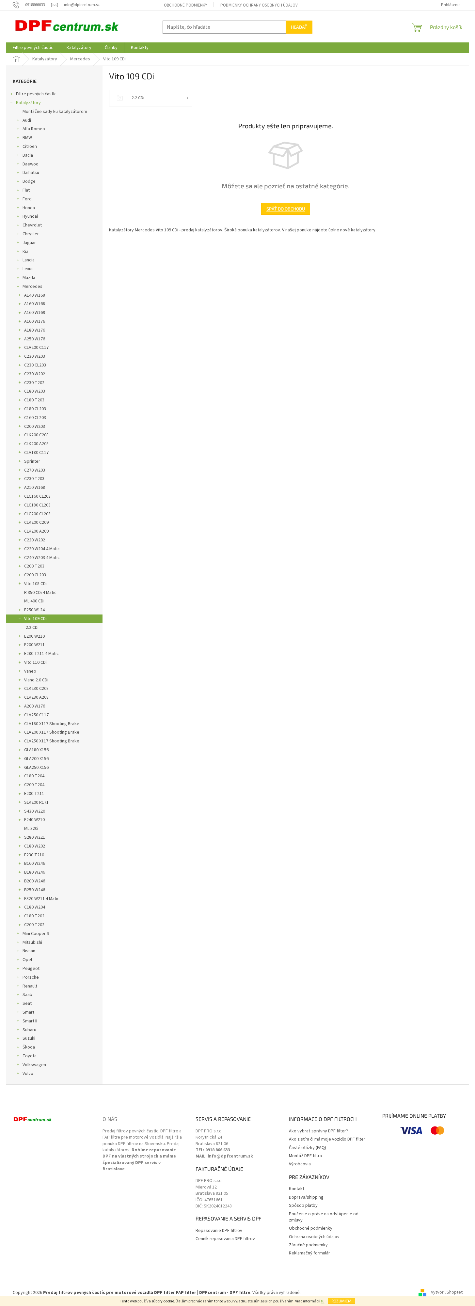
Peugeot (31, 968)
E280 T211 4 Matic (41, 653)
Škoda (29, 1047)
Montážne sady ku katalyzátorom (55, 111)
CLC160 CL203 (37, 496)
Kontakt (296, 1189)
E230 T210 (34, 855)
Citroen (30, 146)
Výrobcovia (300, 1164)
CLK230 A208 (36, 697)
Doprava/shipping (306, 1197)
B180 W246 (34, 872)
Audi (27, 120)
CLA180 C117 (36, 452)
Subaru (29, 1030)
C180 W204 (34, 907)
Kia (25, 251)
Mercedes (32, 286)
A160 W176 (34, 321)
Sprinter (32, 461)
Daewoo (31, 164)
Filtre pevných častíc (36, 94)
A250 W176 (34, 339)
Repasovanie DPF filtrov (219, 1231)
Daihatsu (31, 172)
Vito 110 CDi (35, 662)
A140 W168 (34, 295)
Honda (29, 208)
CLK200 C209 (36, 522)
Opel (27, 959)
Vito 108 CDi (35, 584)
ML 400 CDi (34, 601)
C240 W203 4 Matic (42, 557)
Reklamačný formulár (309, 1253)
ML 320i (31, 828)
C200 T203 (34, 566)
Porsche (31, 977)
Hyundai (30, 216)
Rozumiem (341, 1300)
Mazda (29, 277)
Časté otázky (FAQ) (307, 1148)
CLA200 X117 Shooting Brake (51, 732)
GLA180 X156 (36, 750)
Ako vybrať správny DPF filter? (318, 1131)
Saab (27, 994)
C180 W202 (34, 846)
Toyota (30, 1056)
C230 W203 (34, 356)
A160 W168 (34, 304)
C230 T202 (34, 383)
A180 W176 (34, 330)
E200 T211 (34, 793)
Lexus (28, 269)
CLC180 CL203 (37, 505)
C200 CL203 (35, 575)
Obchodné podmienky (185, 5)
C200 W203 (34, 426)
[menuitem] (33, 47)
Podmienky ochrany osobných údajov (259, 5)
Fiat (26, 190)
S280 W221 (34, 837)
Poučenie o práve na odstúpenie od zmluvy (323, 1217)
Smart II (30, 1021)
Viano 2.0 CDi (36, 680)
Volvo (28, 1073)
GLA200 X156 (36, 758)
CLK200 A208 (36, 444)
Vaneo (30, 671)
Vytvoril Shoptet (447, 1292)
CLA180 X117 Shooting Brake (51, 724)
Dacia (28, 155)
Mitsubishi (32, 942)
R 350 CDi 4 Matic (40, 592)
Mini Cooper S (36, 933)
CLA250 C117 (36, 715)
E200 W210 (34, 636)
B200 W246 (34, 881)
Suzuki (29, 1038)
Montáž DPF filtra (305, 1156)
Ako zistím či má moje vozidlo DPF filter (327, 1139)
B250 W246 (34, 890)
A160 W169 (34, 312)
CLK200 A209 (36, 531)
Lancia (29, 260)
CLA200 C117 (36, 347)
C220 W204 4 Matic (42, 549)
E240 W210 (34, 819)
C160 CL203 (35, 417)
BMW (27, 137)
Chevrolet (32, 225)
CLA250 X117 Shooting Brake (51, 741)
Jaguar (29, 243)
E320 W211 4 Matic (41, 898)
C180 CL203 (35, 409)
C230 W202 (34, 374)
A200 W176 (34, 706)
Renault (30, 986)
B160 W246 (34, 863)
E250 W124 (34, 610)
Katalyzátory (28, 103)
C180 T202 (34, 916)
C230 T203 (34, 478)
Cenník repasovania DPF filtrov (225, 1239)
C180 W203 (34, 391)
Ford (27, 199)
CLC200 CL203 (37, 514)
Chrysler (31, 234)
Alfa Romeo (34, 129)
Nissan (29, 951)
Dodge (29, 181)
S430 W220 (34, 811)
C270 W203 (34, 470)
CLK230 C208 (36, 688)
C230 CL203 (35, 365)
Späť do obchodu (285, 208)
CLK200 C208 (36, 435)
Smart (28, 1012)
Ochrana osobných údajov (314, 1237)
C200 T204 (34, 785)
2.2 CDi (32, 627)
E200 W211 (34, 645)
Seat (27, 1003)
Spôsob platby (303, 1206)
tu (323, 1301)
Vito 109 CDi (35, 618)
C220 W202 (34, 540)
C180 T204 (34, 776)
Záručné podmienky (308, 1245)
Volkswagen (34, 1065)
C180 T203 (34, 400)
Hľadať (299, 27)
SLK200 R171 (36, 802)
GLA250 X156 (36, 767)
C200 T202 (34, 925)
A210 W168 (34, 487)
